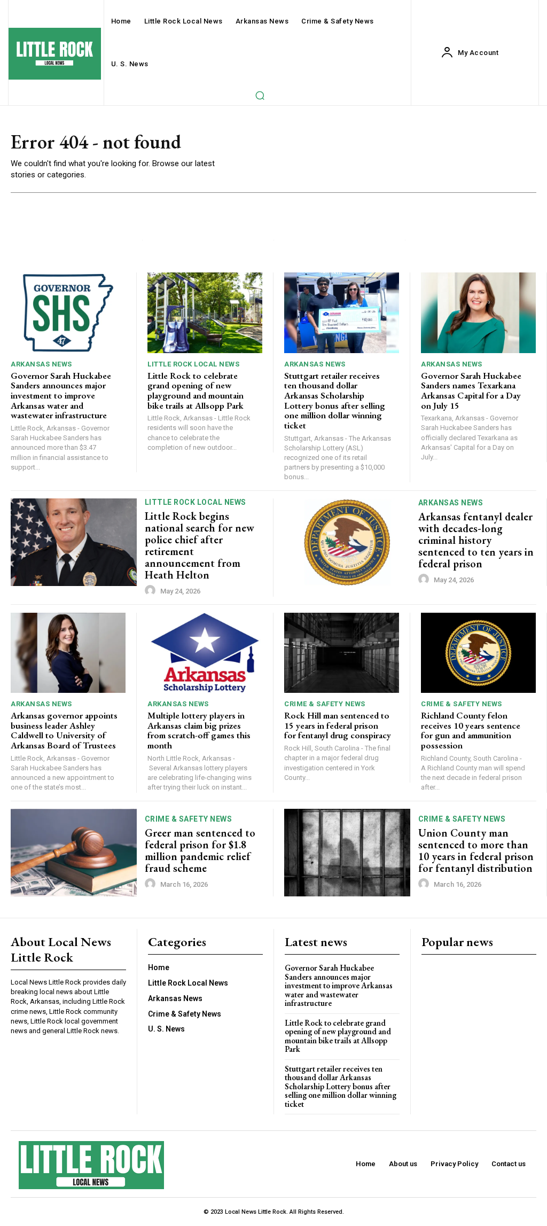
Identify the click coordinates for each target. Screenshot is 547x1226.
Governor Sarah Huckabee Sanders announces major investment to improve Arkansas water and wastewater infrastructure (61, 395)
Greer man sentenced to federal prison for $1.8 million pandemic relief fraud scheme (200, 850)
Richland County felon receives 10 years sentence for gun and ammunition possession (470, 730)
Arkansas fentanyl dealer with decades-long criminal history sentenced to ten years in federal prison (476, 540)
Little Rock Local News (193, 364)
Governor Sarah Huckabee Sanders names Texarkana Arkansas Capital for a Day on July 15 (471, 390)
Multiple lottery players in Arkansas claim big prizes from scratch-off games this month (199, 730)
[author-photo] (152, 591)
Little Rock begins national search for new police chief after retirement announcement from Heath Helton (199, 545)
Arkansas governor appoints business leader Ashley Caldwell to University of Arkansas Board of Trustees (64, 730)
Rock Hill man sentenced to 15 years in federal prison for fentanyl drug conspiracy (337, 725)
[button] (259, 95)
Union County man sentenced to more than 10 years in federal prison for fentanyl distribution (476, 850)
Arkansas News (41, 364)
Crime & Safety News (324, 703)
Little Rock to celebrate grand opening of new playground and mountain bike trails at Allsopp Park (195, 390)
